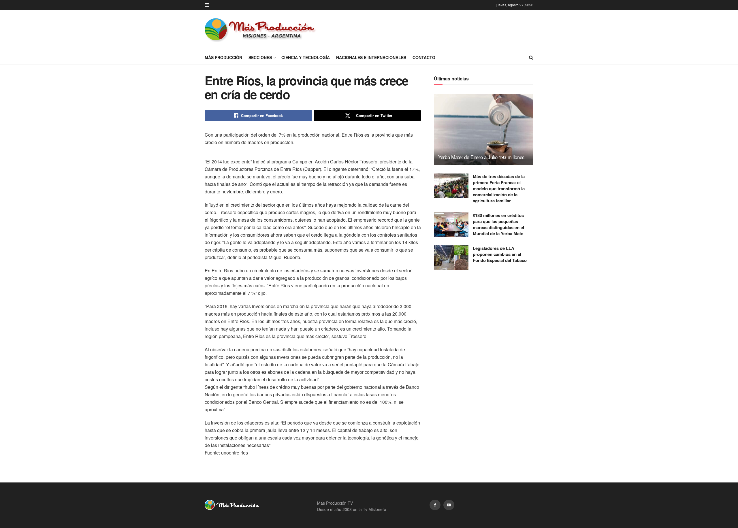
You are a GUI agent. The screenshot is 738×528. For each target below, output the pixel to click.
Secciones (260, 57)
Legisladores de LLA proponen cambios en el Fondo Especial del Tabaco (500, 254)
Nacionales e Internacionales (371, 57)
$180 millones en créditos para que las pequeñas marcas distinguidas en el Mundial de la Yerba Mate (498, 224)
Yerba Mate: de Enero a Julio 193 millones (481, 157)
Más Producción (223, 57)
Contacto (424, 57)
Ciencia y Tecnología (305, 57)
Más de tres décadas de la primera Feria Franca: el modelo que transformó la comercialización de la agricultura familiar (499, 188)
